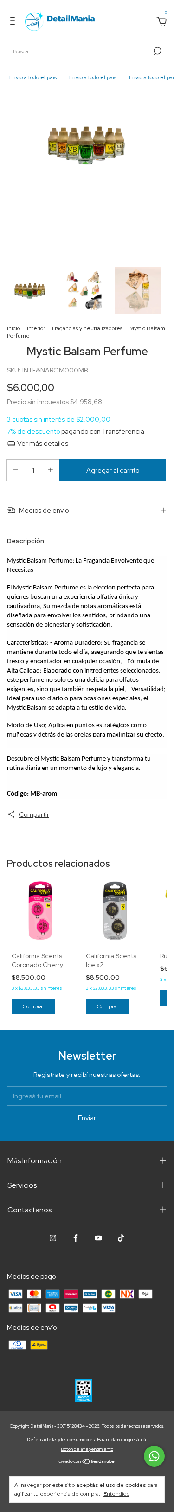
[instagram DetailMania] (53, 1238)
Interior (36, 328)
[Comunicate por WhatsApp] (154, 1456)
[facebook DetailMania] (75, 1238)
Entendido (116, 1494)
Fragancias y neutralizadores (87, 328)
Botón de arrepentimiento (87, 1449)
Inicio (13, 328)
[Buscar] (156, 51)
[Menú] (14, 22)
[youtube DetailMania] (98, 1238)
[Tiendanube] (87, 1462)
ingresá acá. (135, 1439)
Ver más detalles (42, 443)
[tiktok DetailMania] (121, 1238)
